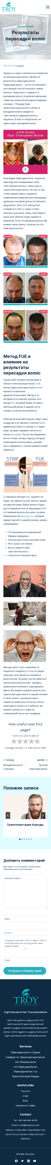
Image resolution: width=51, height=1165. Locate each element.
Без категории (26, 26)
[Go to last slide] (8, 815)
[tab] (20, 839)
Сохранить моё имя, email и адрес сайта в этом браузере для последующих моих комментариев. (25, 943)
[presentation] (25, 806)
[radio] (14, 742)
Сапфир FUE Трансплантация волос (25, 1057)
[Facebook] (16, 1161)
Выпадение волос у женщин (13, 764)
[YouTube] (34, 1161)
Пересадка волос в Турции (25, 1052)
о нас (25, 1095)
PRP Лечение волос (25, 1062)
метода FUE (27, 516)
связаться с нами (25, 1105)
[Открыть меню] (47, 7)
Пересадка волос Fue (25, 1071)
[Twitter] (22, 1161)
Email (9, 932)
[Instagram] (28, 1161)
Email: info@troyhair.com (25, 1125)
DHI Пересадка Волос (25, 1066)
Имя (8, 918)
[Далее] (43, 815)
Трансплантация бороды (25, 824)
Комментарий (13, 878)
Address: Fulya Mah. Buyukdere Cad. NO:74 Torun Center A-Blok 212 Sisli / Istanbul (25, 1134)
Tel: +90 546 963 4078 (25, 1120)
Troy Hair (25, 1091)
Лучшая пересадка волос (38, 764)
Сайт (7, 960)
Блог (25, 1100)
